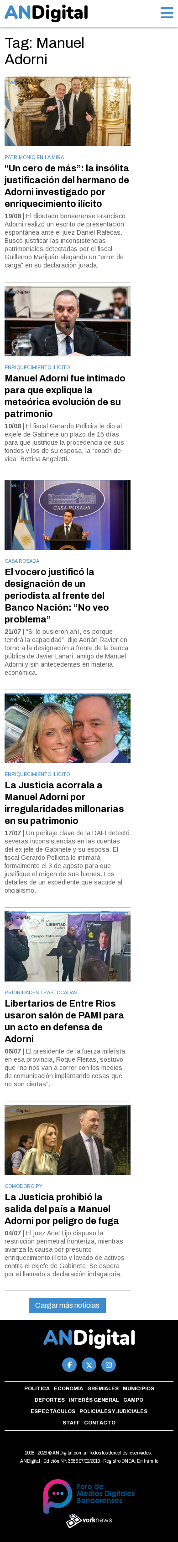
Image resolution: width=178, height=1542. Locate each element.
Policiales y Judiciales (113, 1411)
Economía (68, 1388)
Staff (71, 1422)
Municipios (138, 1388)
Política (37, 1388)
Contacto (99, 1422)
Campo (133, 1400)
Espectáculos (53, 1411)
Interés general (94, 1400)
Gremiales (103, 1388)
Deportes (50, 1400)
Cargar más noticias (67, 1305)
